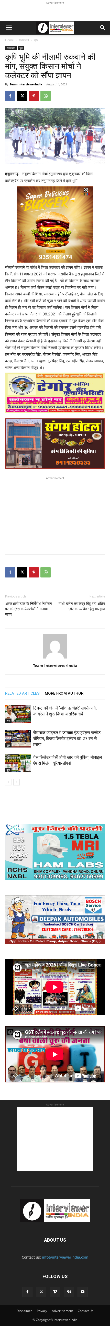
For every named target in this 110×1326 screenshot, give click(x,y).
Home (9, 40)
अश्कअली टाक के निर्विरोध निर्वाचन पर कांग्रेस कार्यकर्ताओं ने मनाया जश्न (28, 609)
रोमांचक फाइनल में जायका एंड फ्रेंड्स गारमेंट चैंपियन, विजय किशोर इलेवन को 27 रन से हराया (67, 738)
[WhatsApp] (45, 96)
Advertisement (62, 1311)
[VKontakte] (69, 1292)
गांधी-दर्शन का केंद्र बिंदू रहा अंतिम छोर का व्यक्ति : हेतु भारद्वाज (82, 606)
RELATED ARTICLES (22, 693)
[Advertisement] (55, 11)
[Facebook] (10, 96)
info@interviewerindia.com (65, 1257)
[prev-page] (8, 782)
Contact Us (85, 1311)
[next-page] (16, 782)
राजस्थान (24, 40)
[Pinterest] (34, 96)
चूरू (36, 40)
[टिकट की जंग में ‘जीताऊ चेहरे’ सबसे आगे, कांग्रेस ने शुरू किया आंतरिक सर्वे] (18, 714)
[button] (9, 28)
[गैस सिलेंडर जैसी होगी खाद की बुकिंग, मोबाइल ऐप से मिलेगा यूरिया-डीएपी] (18, 763)
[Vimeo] (55, 1292)
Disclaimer (24, 1311)
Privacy (42, 1311)
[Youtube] (83, 1292)
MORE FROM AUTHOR (64, 693)
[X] (22, 96)
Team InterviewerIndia (26, 84)
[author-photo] (55, 658)
